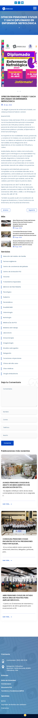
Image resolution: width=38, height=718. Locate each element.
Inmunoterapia (8, 338)
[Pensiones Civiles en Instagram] (22, 2)
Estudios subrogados (10, 348)
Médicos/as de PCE (10, 323)
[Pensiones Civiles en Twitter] (19, 2)
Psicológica (7, 292)
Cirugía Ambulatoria (10, 374)
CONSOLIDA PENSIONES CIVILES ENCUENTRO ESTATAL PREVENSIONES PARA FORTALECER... (18, 541)
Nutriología (7, 317)
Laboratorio (7, 333)
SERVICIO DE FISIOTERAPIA (12, 287)
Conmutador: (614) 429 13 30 (17, 660)
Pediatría (6, 297)
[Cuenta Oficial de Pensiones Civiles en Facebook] (16, 2)
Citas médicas (8, 368)
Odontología (7, 312)
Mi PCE (3, 701)
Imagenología (8, 343)
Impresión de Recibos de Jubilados (13, 705)
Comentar (7, 443)
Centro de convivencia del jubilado (15, 266)
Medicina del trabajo (10, 328)
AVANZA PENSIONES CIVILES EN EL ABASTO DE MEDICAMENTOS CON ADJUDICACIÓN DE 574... (16, 485)
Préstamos (5, 708)
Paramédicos (8, 302)
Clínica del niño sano (10, 363)
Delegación (7, 353)
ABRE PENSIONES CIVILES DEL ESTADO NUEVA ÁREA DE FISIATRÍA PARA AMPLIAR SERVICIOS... (18, 597)
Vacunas (6, 277)
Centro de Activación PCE (12, 272)
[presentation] (18, 91)
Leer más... (6, 504)
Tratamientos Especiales (12, 282)
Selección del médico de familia (14, 256)
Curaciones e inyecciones (12, 358)
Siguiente (32, 210)
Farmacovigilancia (9, 261)
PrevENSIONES (8, 307)
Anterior (5, 210)
